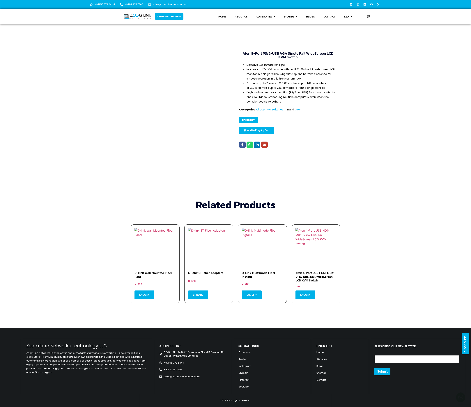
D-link (138, 283)
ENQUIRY (248, 120)
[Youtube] (371, 4)
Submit (382, 371)
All (257, 109)
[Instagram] (357, 4)
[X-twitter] (378, 4)
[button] (256, 130)
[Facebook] (351, 4)
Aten (298, 109)
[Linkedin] (364, 4)
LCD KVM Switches (271, 109)
